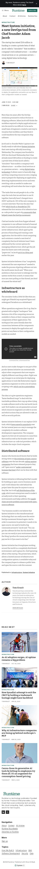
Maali (33, 862)
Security (25, 853)
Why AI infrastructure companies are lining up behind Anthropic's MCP (19, 733)
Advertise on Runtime (10, 832)
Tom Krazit (10, 63)
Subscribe (32, 10)
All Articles (22, 16)
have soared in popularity (21, 425)
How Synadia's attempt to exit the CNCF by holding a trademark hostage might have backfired (19, 695)
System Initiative (28, 147)
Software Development (11, 853)
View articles (17, 608)
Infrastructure (8, 22)
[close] (36, 3)
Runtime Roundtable (10, 829)
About (5, 16)
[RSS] (7, 812)
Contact (12, 16)
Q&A (30, 850)
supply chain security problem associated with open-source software (19, 502)
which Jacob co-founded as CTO (18, 207)
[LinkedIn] (3, 812)
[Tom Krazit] (3, 63)
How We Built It (8, 850)
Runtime (11, 862)
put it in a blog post (25, 253)
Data (31, 853)
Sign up (5, 841)
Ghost (27, 862)
